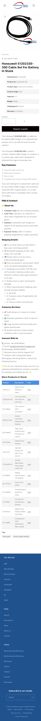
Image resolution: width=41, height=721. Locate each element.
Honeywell (6, 536)
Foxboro (7, 672)
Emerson (7, 579)
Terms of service (16, 713)
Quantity (5, 117)
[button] (4, 5)
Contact (7, 636)
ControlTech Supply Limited (19, 706)
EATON (6, 666)
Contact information (21, 716)
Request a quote (20, 129)
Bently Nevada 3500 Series (14, 656)
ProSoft (7, 677)
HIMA (6, 600)
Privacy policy (29, 709)
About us (7, 631)
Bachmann (8, 661)
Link (29, 390)
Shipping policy (27, 713)
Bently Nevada (9, 574)
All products (8, 620)
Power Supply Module (21, 536)
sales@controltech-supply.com (22, 346)
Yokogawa (7, 590)
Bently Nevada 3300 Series (14, 651)
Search (6, 615)
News (6, 625)
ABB (5, 564)
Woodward (8, 682)
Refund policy (18, 709)
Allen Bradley (9, 569)
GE (5, 595)
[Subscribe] (32, 697)
